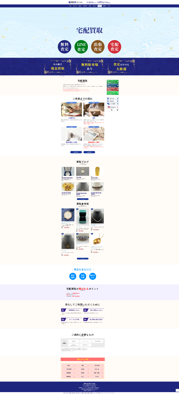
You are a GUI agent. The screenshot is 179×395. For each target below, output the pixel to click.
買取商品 (80, 5)
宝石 (66, 192)
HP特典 (90, 5)
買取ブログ (94, 5)
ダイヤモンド (69, 192)
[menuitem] (70, 6)
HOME (70, 5)
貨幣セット (71, 177)
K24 (93, 177)
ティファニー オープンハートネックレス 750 (68, 250)
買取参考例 (85, 5)
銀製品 (65, 177)
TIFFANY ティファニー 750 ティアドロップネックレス (97, 247)
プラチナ (79, 193)
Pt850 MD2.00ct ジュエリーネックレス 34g (97, 225)
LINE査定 (89, 152)
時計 (63, 225)
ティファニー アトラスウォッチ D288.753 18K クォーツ (68, 222)
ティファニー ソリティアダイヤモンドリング (82, 226)
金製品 (70, 224)
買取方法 (99, 5)
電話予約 (76, 152)
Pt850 (85, 193)
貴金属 (62, 177)
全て (77, 177)
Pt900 (100, 192)
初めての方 (75, 5)
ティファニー (67, 225)
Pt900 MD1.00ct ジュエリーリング (82, 244)
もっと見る (82, 199)
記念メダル (67, 177)
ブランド (82, 229)
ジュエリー (81, 228)
